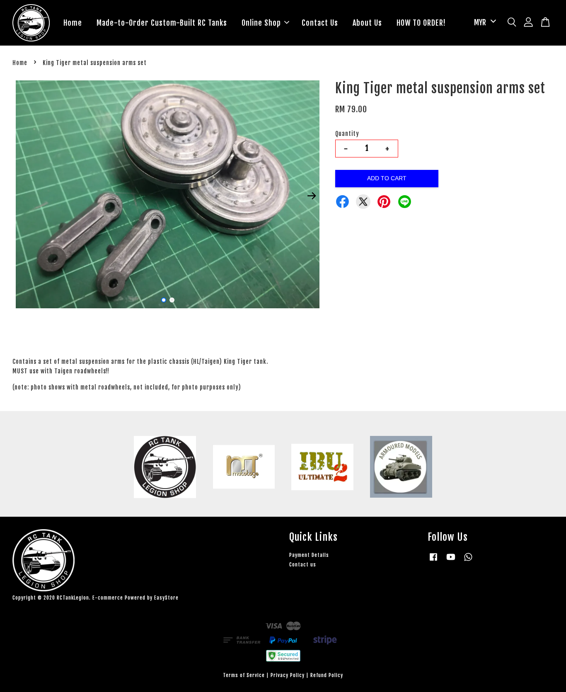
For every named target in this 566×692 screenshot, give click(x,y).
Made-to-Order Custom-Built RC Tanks (162, 22)
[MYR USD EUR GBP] (483, 22)
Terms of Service (244, 675)
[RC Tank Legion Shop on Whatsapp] (468, 561)
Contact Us (320, 22)
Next (311, 195)
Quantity (347, 133)
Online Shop (261, 22)
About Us (367, 22)
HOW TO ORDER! (421, 22)
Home (72, 22)
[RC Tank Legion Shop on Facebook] (433, 561)
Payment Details (309, 555)
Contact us (302, 564)
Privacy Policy (288, 675)
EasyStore (166, 598)
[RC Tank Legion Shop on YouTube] (451, 561)
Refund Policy (326, 675)
